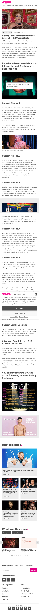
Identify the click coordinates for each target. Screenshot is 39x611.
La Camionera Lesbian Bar (28, 550)
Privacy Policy (23, 317)
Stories (9, 5)
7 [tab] (23, 555)
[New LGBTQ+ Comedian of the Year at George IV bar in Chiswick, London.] (19, 207)
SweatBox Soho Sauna (8, 550)
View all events (17, 533)
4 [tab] (18, 555)
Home (3, 5)
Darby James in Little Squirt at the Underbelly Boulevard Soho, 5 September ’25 (19, 471)
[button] (36, 294)
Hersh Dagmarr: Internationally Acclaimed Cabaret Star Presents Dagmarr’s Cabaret (10, 514)
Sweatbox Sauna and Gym (10, 551)
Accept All (19, 308)
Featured (15, 5)
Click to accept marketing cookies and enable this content (18, 85)
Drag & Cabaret (7, 32)
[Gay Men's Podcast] (19, 436)
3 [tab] (16, 555)
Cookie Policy (14, 317)
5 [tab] (20, 555)
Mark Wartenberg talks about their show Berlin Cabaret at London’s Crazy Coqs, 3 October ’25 (29, 514)
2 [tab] (14, 555)
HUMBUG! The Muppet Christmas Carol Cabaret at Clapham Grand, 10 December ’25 (10, 492)
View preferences (19, 313)
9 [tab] (27, 555)
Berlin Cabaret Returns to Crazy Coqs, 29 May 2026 (28, 490)
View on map (7, 533)
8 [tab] (25, 555)
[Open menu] (36, 2)
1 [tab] (12, 555)
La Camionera (25, 551)
